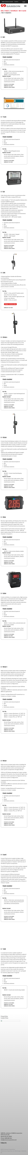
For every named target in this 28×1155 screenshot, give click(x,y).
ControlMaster (14, 11)
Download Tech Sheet (8, 86)
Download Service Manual (9, 87)
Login (23, 1)
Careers (16, 1)
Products (7, 11)
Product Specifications (10, 304)
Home (2, 11)
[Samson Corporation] (10, 6)
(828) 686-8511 (8, 1138)
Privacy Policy (4, 1016)
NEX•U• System (22, 11)
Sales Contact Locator (7, 1)
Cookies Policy (4, 1018)
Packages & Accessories (9, 84)
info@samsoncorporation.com (9, 1140)
